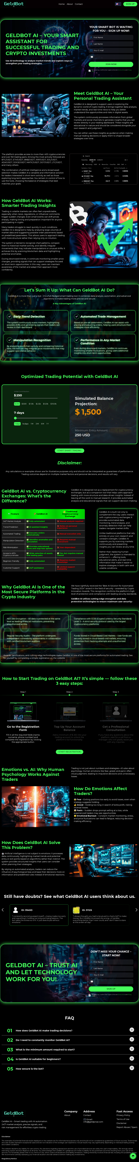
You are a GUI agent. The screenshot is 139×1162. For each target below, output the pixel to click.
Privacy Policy (123, 1115)
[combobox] (91, 57)
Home (62, 4)
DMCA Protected (73, 0)
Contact (79, 4)
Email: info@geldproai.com (93, 1120)
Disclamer (122, 1123)
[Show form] (133, 1156)
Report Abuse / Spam (127, 1127)
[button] (136, 910)
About (70, 4)
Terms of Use (121, 70)
